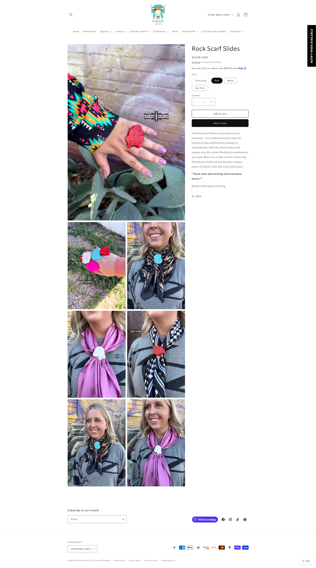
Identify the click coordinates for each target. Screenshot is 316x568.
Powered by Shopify (102, 560)
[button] (71, 14)
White (230, 80)
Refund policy (120, 560)
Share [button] (199, 196)
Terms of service (151, 560)
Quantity (196, 95)
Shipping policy (168, 560)
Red (217, 80)
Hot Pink (200, 87)
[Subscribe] (123, 519)
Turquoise (202, 81)
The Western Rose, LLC (83, 560)
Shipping (196, 62)
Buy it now (220, 122)
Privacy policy (135, 560)
